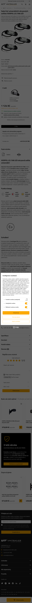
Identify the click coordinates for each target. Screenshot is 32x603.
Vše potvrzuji (16, 313)
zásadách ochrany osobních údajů (13, 285)
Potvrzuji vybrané (16, 317)
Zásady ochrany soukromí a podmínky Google (13, 288)
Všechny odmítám (16, 321)
